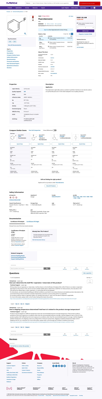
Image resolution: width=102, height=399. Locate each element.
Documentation (11, 59)
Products (8, 11)
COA (10, 41)
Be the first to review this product (20, 346)
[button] (65, 7)
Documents (18, 241)
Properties (10, 51)
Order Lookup (74, 7)
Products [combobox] (28, 3)
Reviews (9, 67)
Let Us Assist (80, 47)
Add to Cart (85, 31)
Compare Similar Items (13, 55)
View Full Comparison (34, 130)
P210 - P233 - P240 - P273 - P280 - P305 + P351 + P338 (83, 197)
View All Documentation (14, 45)
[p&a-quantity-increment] (93, 27)
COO (14, 41)
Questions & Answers (13, 65)
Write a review (50, 23)
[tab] (10, 11)
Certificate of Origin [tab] (33, 221)
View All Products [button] (51, 186)
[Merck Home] (12, 3)
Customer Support (19, 245)
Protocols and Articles (13, 61)
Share (71, 16)
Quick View (20, 144)
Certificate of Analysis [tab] (17, 221)
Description (10, 53)
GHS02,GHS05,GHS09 (14, 200)
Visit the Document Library (38, 239)
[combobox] (51, 3)
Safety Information (12, 57)
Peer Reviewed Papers (13, 63)
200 (25, 91)
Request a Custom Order (85, 34)
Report (27, 304)
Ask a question (58, 23)
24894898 (52, 66)
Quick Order (83, 7)
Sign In (45, 29)
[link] (13, 265)
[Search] (76, 3)
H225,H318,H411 (56, 196)
